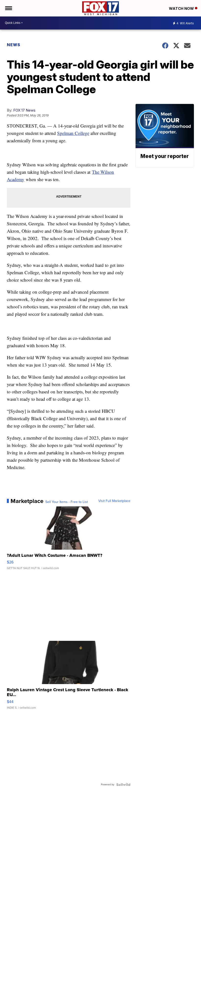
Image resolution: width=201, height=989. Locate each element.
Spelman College (73, 133)
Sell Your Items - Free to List (66, 502)
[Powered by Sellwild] (123, 784)
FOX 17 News (24, 110)
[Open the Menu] (8, 8)
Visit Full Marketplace (114, 501)
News (13, 44)
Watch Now (182, 8)
